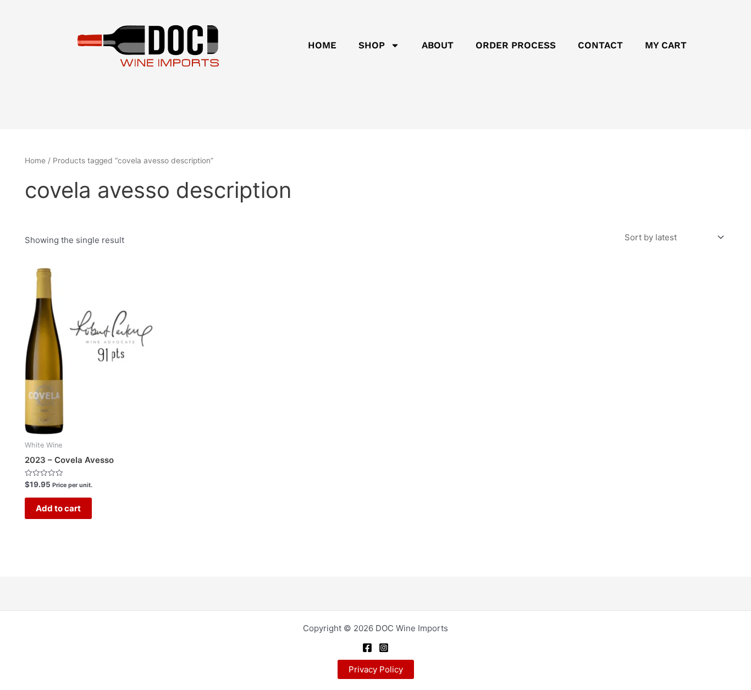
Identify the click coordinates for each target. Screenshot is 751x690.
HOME (322, 45)
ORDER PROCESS (516, 45)
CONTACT (600, 45)
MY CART (666, 45)
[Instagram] (384, 648)
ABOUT (438, 45)
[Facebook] (367, 648)
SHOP (371, 45)
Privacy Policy (376, 669)
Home (35, 160)
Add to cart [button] (58, 508)
